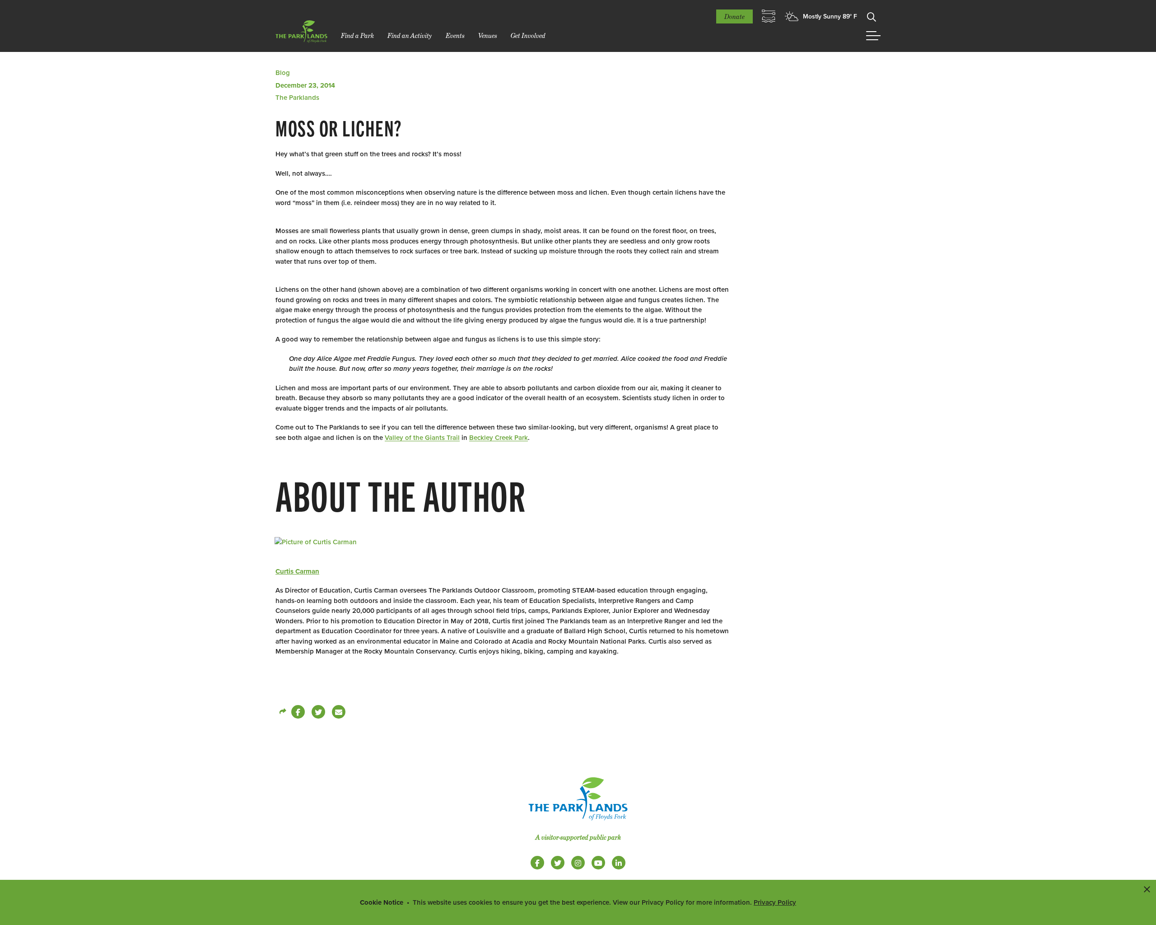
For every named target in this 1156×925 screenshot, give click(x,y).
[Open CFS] (768, 16)
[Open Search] (871, 16)
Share (282, 712)
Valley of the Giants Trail (422, 438)
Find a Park (357, 35)
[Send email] (338, 712)
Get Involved (528, 35)
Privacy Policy (775, 902)
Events (455, 35)
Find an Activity (409, 35)
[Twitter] (318, 712)
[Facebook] (298, 712)
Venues (487, 35)
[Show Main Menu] (873, 35)
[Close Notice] (1147, 889)
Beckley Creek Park (498, 438)
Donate (734, 16)
